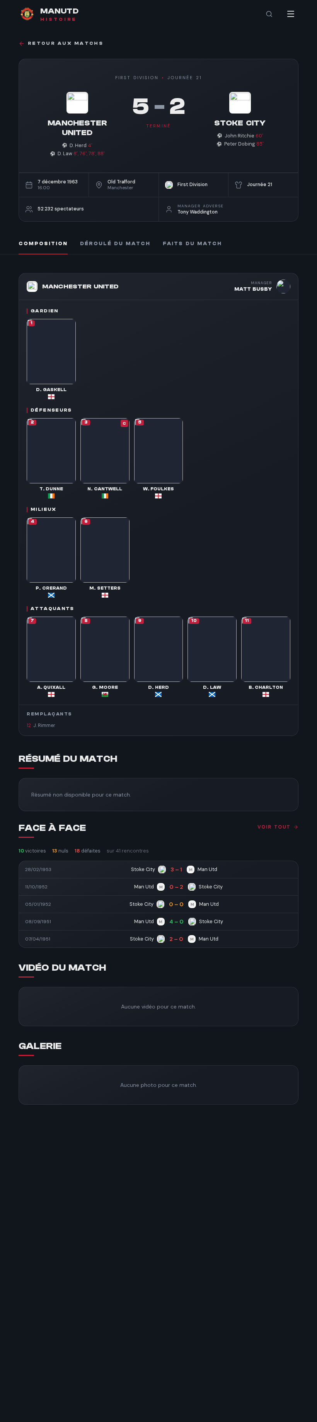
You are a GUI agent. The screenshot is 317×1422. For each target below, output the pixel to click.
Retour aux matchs (65, 43)
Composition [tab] (43, 243)
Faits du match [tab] (192, 243)
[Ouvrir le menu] (290, 14)
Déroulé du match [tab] (115, 243)
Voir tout (274, 827)
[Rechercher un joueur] (269, 14)
